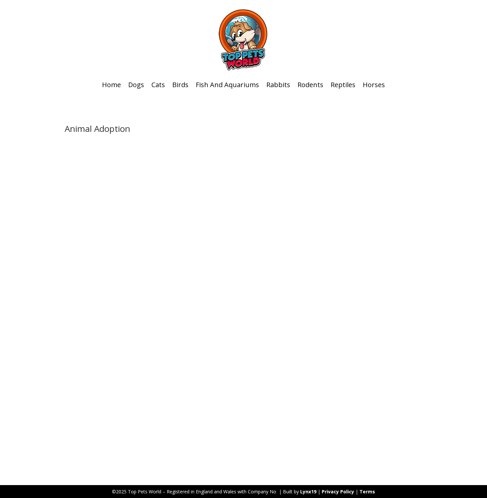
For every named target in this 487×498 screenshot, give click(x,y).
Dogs (136, 84)
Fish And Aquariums (227, 84)
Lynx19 (308, 491)
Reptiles (343, 84)
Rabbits (278, 84)
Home (111, 84)
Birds (180, 84)
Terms (367, 491)
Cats (158, 84)
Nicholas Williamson (99, 410)
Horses (374, 84)
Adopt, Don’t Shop (97, 400)
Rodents (310, 84)
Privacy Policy (338, 491)
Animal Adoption (143, 410)
